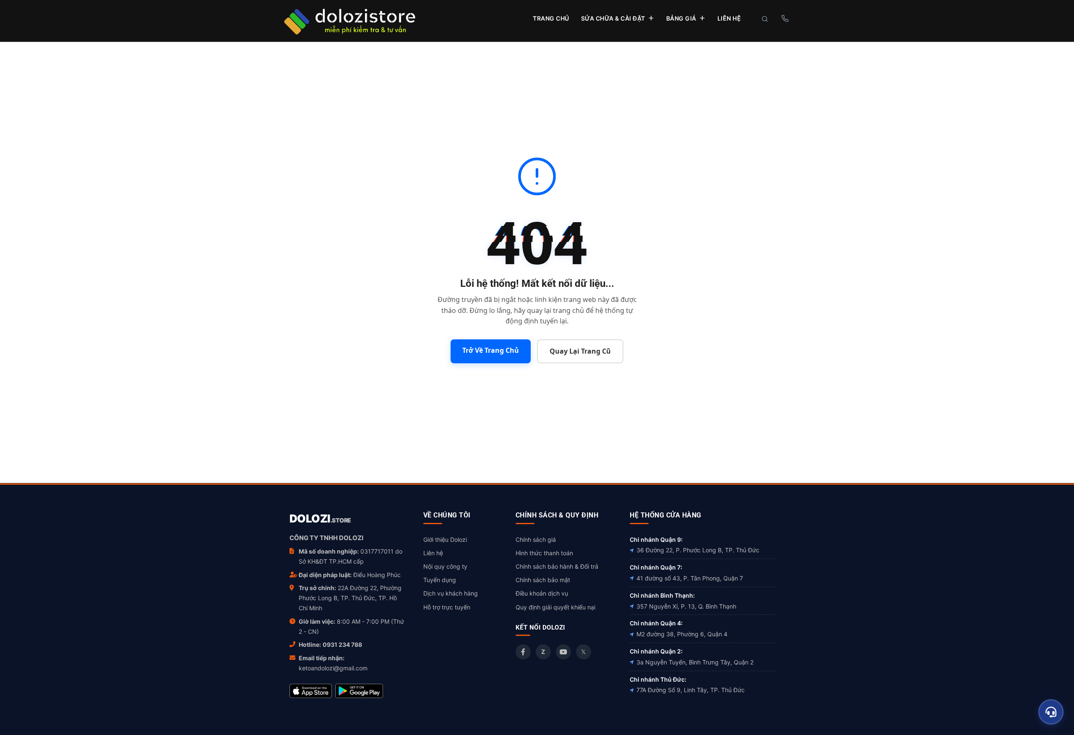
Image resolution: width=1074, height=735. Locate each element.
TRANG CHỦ (551, 18)
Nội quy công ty (445, 566)
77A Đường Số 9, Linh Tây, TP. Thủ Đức (690, 689)
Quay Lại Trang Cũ (580, 351)
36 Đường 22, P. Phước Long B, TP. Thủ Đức (697, 550)
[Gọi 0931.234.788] (784, 18)
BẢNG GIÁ (681, 18)
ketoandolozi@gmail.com (333, 668)
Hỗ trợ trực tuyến (446, 607)
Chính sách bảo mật (543, 579)
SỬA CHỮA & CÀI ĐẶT (613, 18)
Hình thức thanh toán (544, 552)
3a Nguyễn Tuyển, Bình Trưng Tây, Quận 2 (694, 662)
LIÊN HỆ (729, 18)
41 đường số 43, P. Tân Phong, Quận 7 (689, 578)
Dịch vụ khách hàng (450, 593)
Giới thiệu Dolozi (445, 539)
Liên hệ (433, 552)
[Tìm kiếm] (764, 18)
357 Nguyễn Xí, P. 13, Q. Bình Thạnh (686, 606)
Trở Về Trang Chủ (490, 350)
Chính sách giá (536, 539)
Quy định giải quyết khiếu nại (555, 607)
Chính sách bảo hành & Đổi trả (557, 566)
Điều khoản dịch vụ (542, 593)
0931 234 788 (342, 644)
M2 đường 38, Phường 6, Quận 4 (681, 634)
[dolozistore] (349, 20)
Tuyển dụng (439, 579)
